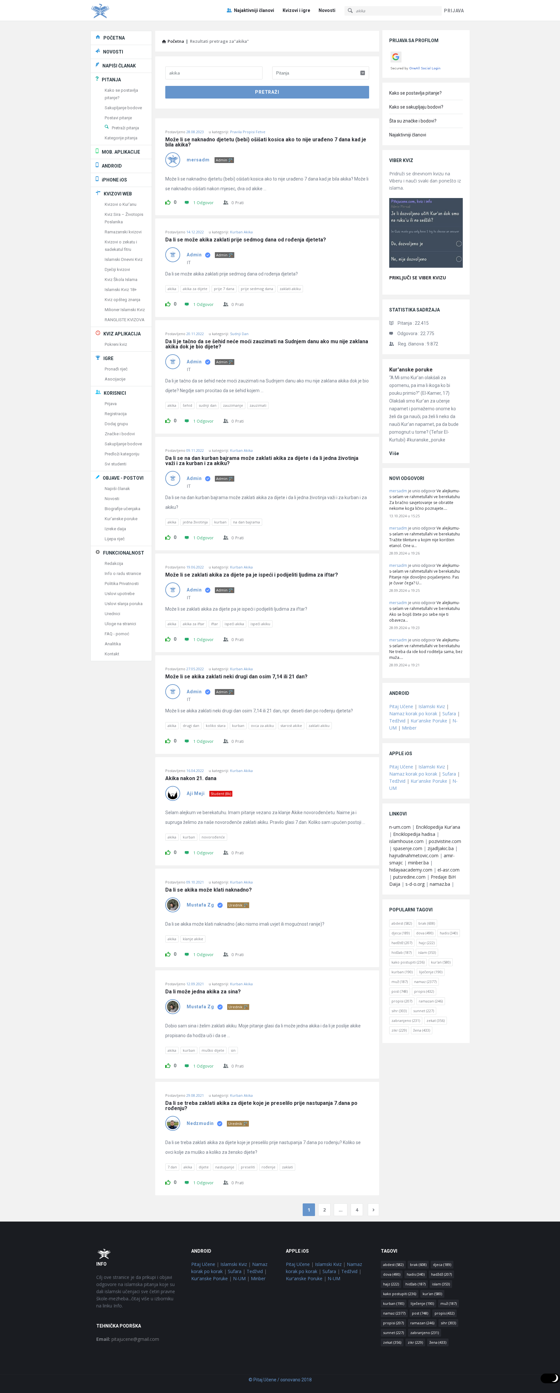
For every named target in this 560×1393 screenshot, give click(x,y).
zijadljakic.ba (440, 848)
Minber (409, 728)
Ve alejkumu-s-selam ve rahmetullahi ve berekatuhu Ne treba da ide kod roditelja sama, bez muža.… (425, 648)
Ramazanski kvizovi (123, 231)
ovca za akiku (262, 725)
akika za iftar (193, 623)
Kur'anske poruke (411, 370)
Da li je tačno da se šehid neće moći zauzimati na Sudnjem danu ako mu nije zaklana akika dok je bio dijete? (267, 344)
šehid (187, 405)
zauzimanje (233, 405)
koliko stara (216, 725)
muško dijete (213, 1050)
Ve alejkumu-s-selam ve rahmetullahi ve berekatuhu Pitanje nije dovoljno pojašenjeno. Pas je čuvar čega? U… (424, 574)
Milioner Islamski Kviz (125, 309)
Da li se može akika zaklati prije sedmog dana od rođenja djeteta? (245, 239)
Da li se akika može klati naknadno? (208, 890)
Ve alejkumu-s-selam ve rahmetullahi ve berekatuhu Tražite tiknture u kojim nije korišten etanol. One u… (424, 536)
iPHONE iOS (114, 179)
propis (424, 991)
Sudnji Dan (239, 333)
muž (399, 981)
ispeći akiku (260, 623)
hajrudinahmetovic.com (413, 855)
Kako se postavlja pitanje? (415, 93)
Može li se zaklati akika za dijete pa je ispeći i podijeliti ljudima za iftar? (251, 575)
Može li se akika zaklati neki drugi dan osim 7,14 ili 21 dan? (236, 676)
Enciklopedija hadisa (414, 834)
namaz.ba (440, 884)
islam (427, 952)
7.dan (172, 1167)
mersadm (198, 159)
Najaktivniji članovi (254, 10)
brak (426, 923)
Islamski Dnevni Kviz (124, 259)
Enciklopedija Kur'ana (438, 827)
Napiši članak (117, 488)
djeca (400, 933)
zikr (399, 1030)
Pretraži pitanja (125, 127)
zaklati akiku (290, 288)
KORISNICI (115, 393)
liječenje (430, 971)
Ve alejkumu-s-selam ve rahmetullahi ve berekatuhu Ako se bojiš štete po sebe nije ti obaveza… (424, 611)
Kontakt (112, 653)
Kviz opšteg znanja (122, 299)
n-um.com (400, 827)
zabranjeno (405, 1020)
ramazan (431, 1001)
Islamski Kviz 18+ (121, 289)
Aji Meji (195, 793)
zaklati (287, 1167)
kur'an (440, 962)
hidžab (401, 952)
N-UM (239, 1278)
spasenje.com (407, 848)
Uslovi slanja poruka (124, 603)
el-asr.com (449, 870)
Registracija (116, 413)
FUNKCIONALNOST (123, 553)
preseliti (248, 1167)
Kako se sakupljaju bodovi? (416, 107)
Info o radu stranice (123, 573)
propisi (401, 1001)
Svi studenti (115, 464)
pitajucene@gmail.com (127, 1339)
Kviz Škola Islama (121, 279)
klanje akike (193, 938)
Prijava (111, 403)
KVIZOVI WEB (118, 193)
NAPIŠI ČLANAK (119, 65)
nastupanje (224, 1167)
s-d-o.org (415, 884)
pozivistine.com (445, 841)
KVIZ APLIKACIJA (122, 333)
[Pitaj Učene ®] (123, 10)
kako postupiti (408, 962)
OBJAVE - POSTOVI (123, 478)
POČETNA (114, 38)
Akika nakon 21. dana (190, 778)
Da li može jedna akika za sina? (203, 991)
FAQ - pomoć (117, 633)
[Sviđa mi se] (167, 201)
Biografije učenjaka (122, 508)
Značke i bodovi (120, 433)
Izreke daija (115, 528)
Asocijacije (115, 379)
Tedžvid (397, 721)
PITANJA (111, 79)
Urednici (112, 613)
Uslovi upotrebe (119, 593)
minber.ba (418, 863)
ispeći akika (234, 623)
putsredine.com (409, 877)
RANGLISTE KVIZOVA (125, 319)
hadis (449, 933)
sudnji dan (207, 405)
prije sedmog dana (257, 288)
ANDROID (112, 166)
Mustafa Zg (200, 904)
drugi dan (191, 725)
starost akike (291, 725)
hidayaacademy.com (410, 870)
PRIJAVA (454, 10)
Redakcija (114, 563)
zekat (435, 1020)
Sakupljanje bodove (123, 107)
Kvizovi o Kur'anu (120, 204)
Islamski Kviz (431, 706)
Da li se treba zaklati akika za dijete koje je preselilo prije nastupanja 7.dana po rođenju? (262, 1106)
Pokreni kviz (116, 344)
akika (172, 288)
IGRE (108, 358)
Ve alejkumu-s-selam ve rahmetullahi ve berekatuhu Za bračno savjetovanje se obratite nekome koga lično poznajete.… (424, 499)
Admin (194, 254)
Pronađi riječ (116, 369)
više (394, 453)
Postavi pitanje (118, 117)
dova (424, 933)
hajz (427, 942)
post (399, 991)
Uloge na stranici (120, 623)
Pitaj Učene (401, 706)
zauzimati (258, 405)
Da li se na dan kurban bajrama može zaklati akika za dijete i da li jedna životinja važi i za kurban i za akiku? (262, 461)
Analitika (113, 643)
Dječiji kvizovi (117, 269)
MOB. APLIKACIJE (121, 152)
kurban (220, 522)
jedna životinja (195, 522)
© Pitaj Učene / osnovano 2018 (280, 1379)
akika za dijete (195, 288)
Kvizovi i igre (296, 10)
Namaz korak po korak (413, 713)
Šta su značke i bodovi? (413, 120)
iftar (214, 623)
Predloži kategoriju (122, 453)
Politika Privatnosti (122, 583)
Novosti (327, 10)
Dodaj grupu (116, 423)
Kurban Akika (241, 231)
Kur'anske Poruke (429, 721)
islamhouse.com (406, 841)
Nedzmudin (200, 1123)
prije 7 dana (224, 288)
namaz (425, 981)
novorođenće (213, 837)
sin (233, 1050)
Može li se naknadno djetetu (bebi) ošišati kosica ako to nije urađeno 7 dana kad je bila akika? (266, 142)
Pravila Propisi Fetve (247, 131)
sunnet (423, 1010)
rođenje (268, 1167)
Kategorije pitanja (121, 137)
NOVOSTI (113, 51)
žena (421, 1030)
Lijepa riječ (115, 538)
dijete (204, 1167)
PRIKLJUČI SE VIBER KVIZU (417, 278)
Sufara (449, 713)
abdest (401, 923)
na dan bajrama (246, 522)
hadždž (401, 942)
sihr (399, 1010)
